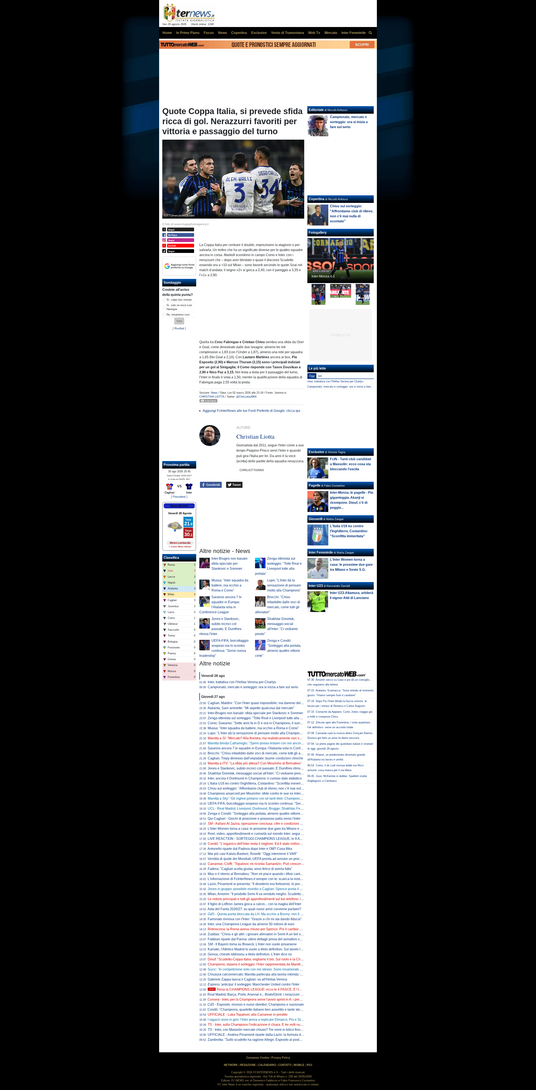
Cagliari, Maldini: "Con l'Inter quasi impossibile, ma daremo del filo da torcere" (265, 703)
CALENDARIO (267, 1065)
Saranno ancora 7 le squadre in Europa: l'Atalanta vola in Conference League (265, 748)
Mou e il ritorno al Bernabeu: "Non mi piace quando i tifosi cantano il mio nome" (266, 874)
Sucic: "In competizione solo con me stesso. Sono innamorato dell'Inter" (261, 969)
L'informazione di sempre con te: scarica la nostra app (258, 879)
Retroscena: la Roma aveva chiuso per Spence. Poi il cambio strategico (261, 929)
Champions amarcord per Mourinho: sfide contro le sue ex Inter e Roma (260, 793)
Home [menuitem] (167, 33)
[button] (179, 321)
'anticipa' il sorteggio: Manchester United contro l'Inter (253, 984)
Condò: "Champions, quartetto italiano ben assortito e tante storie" (256, 1009)
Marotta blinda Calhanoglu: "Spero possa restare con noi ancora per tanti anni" (266, 743)
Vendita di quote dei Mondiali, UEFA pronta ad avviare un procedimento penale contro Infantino (278, 859)
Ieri (320, 376)
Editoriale (316, 110)
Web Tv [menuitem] (314, 33)
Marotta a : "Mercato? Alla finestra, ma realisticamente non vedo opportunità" (266, 738)
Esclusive (316, 452)
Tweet (236, 484)
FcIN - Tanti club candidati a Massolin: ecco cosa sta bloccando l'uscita (350, 464)
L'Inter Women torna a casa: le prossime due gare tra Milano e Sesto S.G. (262, 828)
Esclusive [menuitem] (259, 33)
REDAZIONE (248, 1065)
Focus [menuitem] (209, 33)
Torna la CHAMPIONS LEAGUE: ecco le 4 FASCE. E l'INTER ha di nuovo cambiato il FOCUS (282, 989)
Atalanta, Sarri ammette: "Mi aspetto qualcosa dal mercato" (250, 708)
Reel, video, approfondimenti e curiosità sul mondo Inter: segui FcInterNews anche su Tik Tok (276, 833)
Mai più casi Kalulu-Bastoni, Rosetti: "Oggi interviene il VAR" (253, 854)
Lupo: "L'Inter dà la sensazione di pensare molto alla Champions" (284, 585)
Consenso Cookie (257, 1057)
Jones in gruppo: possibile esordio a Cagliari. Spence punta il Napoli (258, 889)
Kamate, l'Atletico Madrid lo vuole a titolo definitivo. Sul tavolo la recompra (262, 949)
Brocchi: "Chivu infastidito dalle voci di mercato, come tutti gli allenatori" (260, 753)
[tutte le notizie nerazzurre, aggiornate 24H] (189, 12)
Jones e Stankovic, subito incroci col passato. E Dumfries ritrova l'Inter (259, 768)
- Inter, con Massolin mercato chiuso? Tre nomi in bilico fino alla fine (260, 1029)
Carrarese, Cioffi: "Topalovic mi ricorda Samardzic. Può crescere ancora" (261, 864)
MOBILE (299, 1065)
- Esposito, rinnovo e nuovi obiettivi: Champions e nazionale (255, 1004)
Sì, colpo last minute (179, 299)
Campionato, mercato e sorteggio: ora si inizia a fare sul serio (253, 687)
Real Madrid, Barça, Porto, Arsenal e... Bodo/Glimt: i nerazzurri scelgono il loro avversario (273, 994)
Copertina (316, 199)
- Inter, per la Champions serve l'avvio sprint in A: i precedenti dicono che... (268, 999)
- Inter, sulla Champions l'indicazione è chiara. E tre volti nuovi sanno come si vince (272, 1024)
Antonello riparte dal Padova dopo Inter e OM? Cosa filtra (249, 848)
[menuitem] (370, 33)
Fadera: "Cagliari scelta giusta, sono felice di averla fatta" (250, 869)
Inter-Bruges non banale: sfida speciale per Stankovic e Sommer (229, 563)
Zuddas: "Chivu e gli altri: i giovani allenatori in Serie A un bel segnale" (260, 934)
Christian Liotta (211, 396)
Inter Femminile (321, 552)
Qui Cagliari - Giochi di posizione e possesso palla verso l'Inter (254, 818)
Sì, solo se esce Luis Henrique (179, 307)
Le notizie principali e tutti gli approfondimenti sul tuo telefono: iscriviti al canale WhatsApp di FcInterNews (286, 899)
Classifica (171, 557)
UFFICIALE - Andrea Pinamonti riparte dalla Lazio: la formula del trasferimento (266, 1034)
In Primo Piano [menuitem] (188, 33)
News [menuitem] (222, 33)
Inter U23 (316, 586)
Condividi (212, 484)
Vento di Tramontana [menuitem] (287, 33)
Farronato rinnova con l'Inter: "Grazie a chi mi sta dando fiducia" (255, 919)
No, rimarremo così (178, 314)
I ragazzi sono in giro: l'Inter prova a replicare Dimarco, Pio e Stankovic (260, 1019)
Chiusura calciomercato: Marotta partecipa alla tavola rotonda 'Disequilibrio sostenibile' (272, 974)
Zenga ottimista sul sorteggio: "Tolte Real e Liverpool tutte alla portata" (260, 718)
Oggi (312, 376)
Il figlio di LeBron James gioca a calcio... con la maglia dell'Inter (254, 904)
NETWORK (231, 1065)
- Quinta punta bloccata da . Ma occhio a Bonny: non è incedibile (261, 914)
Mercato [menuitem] (331, 33)
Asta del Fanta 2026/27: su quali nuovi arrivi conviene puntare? (254, 909)
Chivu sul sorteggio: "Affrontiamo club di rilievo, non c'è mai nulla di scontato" (265, 788)
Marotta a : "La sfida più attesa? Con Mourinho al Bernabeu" (255, 763)
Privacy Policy (280, 1057)
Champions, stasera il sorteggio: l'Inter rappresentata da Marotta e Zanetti (262, 964)
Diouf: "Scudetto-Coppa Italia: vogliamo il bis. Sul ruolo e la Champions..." (262, 959)
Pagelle (314, 485)
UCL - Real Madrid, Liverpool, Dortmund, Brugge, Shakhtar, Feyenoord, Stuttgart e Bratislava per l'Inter (283, 808)
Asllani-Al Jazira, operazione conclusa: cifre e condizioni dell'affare (261, 823)
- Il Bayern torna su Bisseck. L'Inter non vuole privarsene (252, 944)
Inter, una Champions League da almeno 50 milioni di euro (251, 924)
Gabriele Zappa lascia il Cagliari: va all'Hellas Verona (247, 979)
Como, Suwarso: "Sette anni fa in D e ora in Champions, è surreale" (258, 723)
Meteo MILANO (179, 506)
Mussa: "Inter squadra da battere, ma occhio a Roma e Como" (229, 585)
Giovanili (315, 519)
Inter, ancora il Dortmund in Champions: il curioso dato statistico (255, 778)
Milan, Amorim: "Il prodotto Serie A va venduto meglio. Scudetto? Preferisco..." (265, 894)
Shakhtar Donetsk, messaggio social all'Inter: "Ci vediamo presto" (256, 773)
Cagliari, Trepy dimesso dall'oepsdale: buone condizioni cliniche (255, 758)
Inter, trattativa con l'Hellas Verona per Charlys (242, 682)
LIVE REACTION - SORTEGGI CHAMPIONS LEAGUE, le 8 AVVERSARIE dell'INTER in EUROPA (281, 838)
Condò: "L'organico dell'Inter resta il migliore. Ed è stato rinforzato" (256, 843)
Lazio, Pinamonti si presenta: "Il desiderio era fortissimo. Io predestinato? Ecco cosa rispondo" (277, 884)
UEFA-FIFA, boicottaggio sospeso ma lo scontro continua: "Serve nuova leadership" (270, 803)
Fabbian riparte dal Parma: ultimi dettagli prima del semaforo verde (257, 939)
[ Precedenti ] (179, 496)
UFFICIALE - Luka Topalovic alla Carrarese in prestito (247, 1014)
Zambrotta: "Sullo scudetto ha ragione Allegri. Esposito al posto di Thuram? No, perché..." (274, 1039)
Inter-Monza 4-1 (323, 276)
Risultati (179, 328)
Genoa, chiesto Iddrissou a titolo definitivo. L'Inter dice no (250, 954)
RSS (309, 1065)
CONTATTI (284, 1065)
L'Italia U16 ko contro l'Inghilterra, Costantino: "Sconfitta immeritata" (257, 783)
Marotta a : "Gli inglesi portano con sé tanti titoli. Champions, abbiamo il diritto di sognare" (276, 798)
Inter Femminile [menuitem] (353, 33)
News (214, 392)
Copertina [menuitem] (239, 33)
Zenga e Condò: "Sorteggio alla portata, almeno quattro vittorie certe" (259, 813)
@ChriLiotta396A (246, 396)
